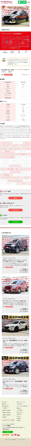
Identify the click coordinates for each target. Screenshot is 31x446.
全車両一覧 (4, 402)
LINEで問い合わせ (15, 221)
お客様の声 (19, 414)
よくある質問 (19, 410)
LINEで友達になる (7, 431)
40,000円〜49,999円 (6, 414)
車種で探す (4, 404)
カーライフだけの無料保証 (22, 406)
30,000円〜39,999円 (6, 412)
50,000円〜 (4, 417)
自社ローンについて (20, 402)
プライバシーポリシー (22, 439)
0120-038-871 (15, 210)
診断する (15, 198)
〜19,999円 (4, 408)
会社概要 (18, 420)
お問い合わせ (19, 412)
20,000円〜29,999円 (6, 410)
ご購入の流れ (19, 404)
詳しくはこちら (25, 74)
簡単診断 (18, 408)
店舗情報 (18, 418)
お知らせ (18, 416)
